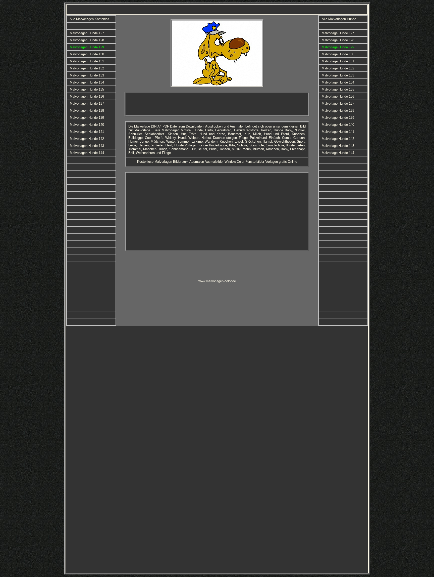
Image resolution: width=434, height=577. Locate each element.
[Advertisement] (217, 104)
